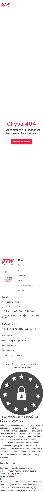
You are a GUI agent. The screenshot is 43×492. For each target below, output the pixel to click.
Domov (21, 265)
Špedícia (21, 275)
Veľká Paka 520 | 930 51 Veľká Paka (19, 311)
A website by (21, 367)
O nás (20, 270)
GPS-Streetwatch (25, 285)
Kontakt (21, 290)
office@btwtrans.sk (12, 302)
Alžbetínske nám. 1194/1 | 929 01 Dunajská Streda (21, 316)
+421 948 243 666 (12, 306)
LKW (20, 280)
